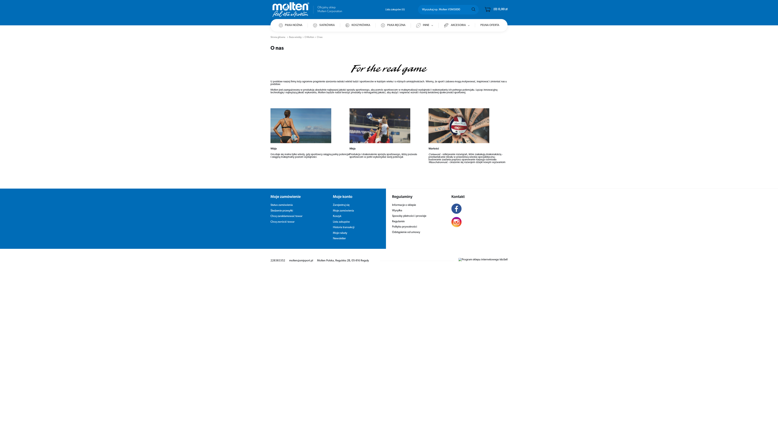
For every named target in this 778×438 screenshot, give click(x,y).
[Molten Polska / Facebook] (476, 209)
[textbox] (448, 9)
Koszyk (337, 216)
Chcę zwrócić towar (282, 221)
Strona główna (277, 37)
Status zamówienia (281, 205)
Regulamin (398, 221)
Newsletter (339, 238)
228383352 (277, 260)
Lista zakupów (394, 9)
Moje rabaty (340, 233)
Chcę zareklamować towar (286, 216)
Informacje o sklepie (404, 205)
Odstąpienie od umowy (406, 232)
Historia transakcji (343, 227)
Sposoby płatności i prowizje (409, 216)
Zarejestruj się (341, 205)
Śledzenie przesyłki (281, 210)
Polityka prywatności (404, 226)
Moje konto (342, 197)
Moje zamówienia (343, 210)
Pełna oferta (489, 25)
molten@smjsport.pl (301, 260)
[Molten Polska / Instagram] (476, 222)
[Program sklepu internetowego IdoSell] (483, 259)
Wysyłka (397, 210)
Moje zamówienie (285, 197)
